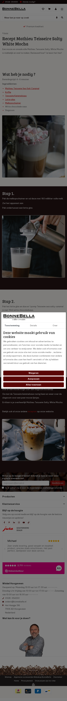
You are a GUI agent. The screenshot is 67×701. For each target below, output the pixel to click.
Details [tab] (33, 325)
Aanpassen (33, 379)
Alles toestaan (33, 384)
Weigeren (33, 373)
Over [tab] (55, 325)
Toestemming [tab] (12, 325)
